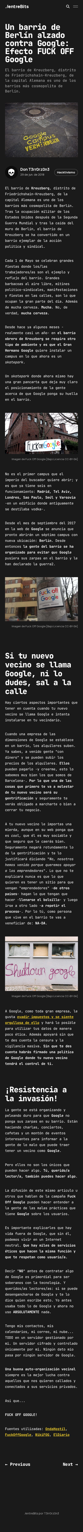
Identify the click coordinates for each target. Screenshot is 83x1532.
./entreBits (17, 6)
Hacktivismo (66, 172)
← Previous (17, 1464)
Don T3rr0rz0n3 (34, 169)
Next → (70, 1464)
